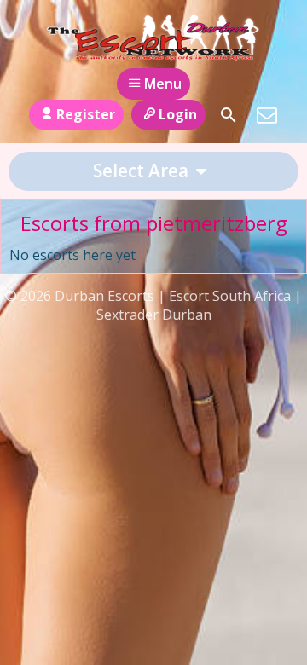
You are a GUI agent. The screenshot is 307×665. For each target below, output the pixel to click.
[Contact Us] (267, 115)
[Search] (228, 115)
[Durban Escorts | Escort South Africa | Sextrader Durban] (153, 37)
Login (178, 114)
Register (85, 114)
